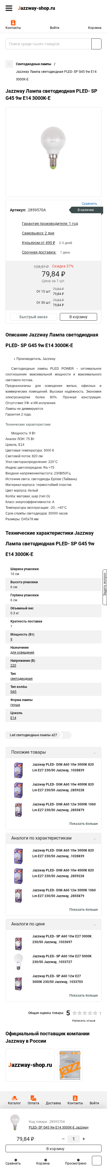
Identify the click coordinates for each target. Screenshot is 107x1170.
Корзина (95, 28)
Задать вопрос (105, 585)
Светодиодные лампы (34, 64)
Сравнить (13, 1163)
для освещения (22, 652)
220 (13, 665)
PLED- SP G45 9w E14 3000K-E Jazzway (59, 1127)
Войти (54, 28)
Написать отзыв (83, 1020)
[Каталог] (8, 8)
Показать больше (83, 824)
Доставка (53, 1103)
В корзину (78, 317)
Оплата (33, 1103)
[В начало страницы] (97, 1160)
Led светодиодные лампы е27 (33, 735)
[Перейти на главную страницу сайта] (41, 8)
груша (15, 705)
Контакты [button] (13, 28)
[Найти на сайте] (96, 43)
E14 (13, 718)
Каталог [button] (14, 1103)
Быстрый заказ (33, 317)
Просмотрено (75, 1163)
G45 (13, 692)
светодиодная (21, 679)
